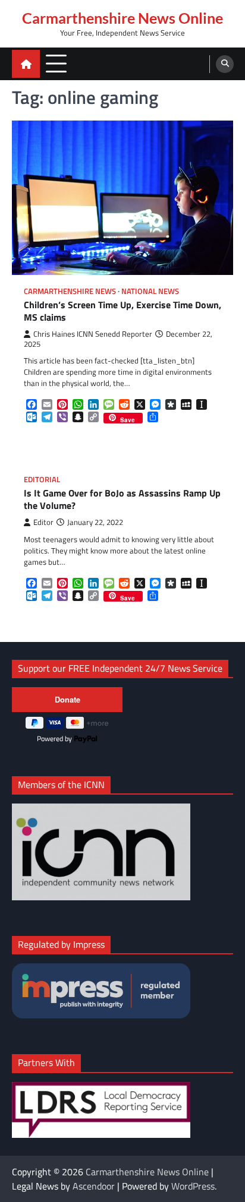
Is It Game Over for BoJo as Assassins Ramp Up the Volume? (122, 499)
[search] (225, 64)
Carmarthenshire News (70, 291)
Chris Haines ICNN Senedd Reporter (92, 334)
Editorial (42, 479)
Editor (43, 522)
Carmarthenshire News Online (122, 18)
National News (150, 291)
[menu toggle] (56, 63)
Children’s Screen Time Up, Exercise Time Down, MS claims (122, 311)
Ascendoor (94, 1186)
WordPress (193, 1186)
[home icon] (26, 64)
